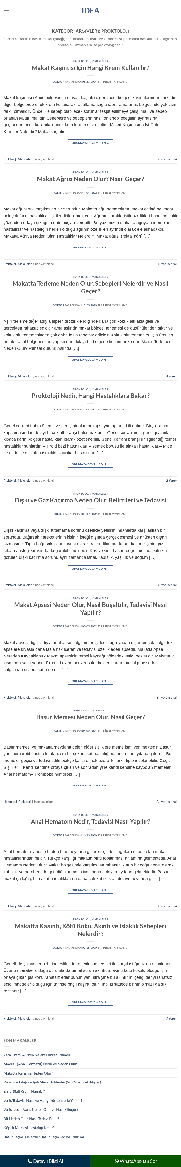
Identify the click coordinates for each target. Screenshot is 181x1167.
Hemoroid (80, 710)
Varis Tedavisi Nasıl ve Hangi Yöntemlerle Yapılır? (43, 1100)
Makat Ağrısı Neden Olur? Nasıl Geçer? (90, 178)
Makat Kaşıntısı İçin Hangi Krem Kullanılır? (90, 67)
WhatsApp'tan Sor (138, 1161)
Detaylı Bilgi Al (47, 1161)
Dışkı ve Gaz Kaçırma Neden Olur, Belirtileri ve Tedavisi (90, 500)
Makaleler (100, 61)
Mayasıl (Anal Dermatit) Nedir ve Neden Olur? (41, 1064)
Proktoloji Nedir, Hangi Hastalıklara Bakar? (91, 395)
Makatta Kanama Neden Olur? (28, 1073)
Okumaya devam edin (90, 143)
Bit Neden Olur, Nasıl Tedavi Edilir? (31, 1118)
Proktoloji (82, 61)
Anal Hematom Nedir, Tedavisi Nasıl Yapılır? (90, 821)
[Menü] (6, 10)
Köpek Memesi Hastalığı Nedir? (29, 1127)
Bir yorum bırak (167, 159)
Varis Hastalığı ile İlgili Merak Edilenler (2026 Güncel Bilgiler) (52, 1082)
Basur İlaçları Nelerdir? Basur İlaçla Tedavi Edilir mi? (44, 1136)
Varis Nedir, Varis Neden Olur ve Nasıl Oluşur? (41, 1109)
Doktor (58, 81)
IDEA (90, 10)
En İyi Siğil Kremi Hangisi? (24, 1091)
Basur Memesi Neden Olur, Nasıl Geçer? (90, 716)
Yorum (171, 376)
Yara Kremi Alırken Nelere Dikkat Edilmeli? (38, 1055)
